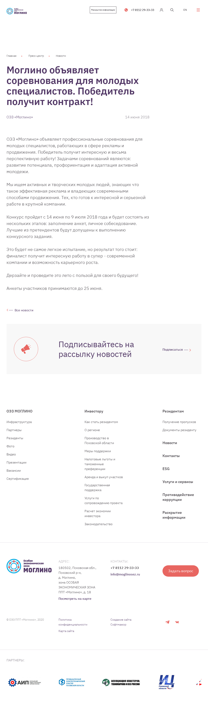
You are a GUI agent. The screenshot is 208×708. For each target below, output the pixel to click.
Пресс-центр (36, 56)
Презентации (16, 462)
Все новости (24, 310)
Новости (61, 56)
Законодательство (98, 524)
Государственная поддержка (97, 487)
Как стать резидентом (101, 422)
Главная (11, 56)
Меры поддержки (97, 451)
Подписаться (172, 349)
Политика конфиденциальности (72, 622)
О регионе (92, 430)
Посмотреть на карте (74, 599)
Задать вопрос (180, 571)
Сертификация (17, 479)
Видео (11, 454)
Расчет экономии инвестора (97, 513)
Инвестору (93, 411)
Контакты (171, 455)
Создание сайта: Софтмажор (121, 622)
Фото (10, 446)
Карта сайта (66, 631)
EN (185, 10)
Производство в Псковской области (99, 440)
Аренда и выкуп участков (103, 477)
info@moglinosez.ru (125, 574)
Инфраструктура (19, 422)
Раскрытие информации (103, 10)
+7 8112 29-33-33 (142, 10)
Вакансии (13, 470)
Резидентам (173, 411)
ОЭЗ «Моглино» (19, 117)
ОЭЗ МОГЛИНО (19, 411)
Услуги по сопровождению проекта (103, 500)
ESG (166, 468)
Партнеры (14, 430)
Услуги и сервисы (177, 481)
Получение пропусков (179, 422)
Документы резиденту (179, 430)
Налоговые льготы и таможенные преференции (99, 464)
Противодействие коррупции (178, 497)
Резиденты (14, 438)
